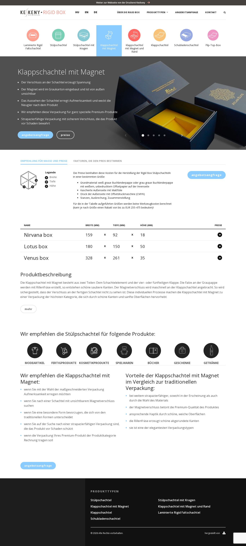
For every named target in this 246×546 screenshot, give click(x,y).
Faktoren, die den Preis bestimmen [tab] (97, 161)
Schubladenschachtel (105, 519)
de (95, 12)
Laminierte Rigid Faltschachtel (179, 512)
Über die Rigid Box (128, 12)
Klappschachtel (101, 512)
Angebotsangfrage (35, 135)
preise (65, 135)
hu (77, 12)
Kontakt (210, 12)
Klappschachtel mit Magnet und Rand (184, 506)
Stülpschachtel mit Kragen (176, 500)
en (87, 12)
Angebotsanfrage (186, 12)
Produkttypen (156, 12)
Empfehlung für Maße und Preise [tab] (44, 161)
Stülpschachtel (101, 500)
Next (182, 135)
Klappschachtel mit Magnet (110, 506)
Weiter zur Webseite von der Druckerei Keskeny (121, 2)
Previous (126, 135)
